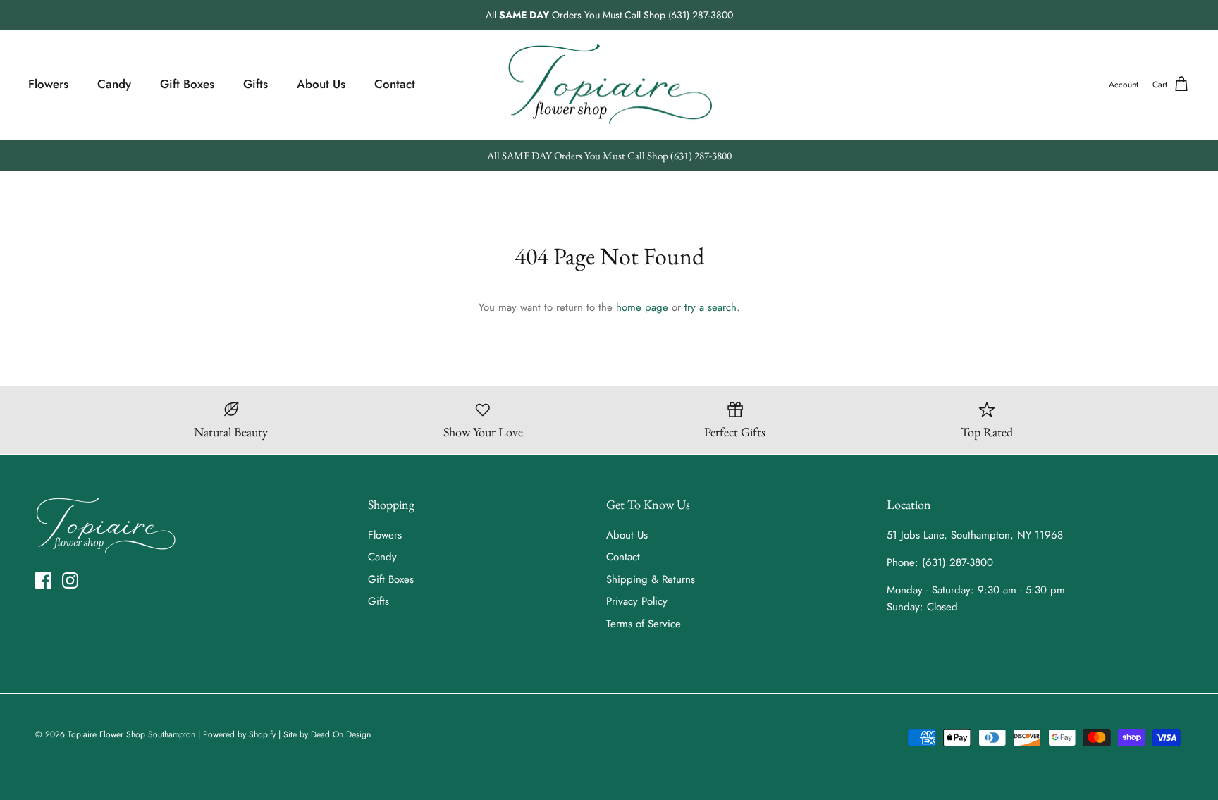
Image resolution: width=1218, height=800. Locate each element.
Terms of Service (643, 624)
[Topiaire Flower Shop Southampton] (609, 85)
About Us (321, 83)
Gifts (255, 83)
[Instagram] (70, 580)
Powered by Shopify (239, 734)
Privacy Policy (637, 601)
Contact (394, 83)
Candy (114, 83)
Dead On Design (341, 734)
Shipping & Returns (650, 579)
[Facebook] (43, 580)
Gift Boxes (187, 83)
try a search (710, 307)
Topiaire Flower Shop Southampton (131, 734)
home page (642, 307)
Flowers (48, 83)
